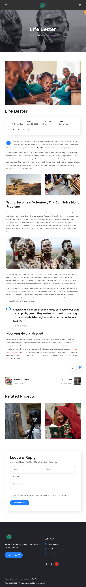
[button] (80, 5)
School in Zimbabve (62, 430)
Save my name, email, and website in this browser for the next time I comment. (41, 495)
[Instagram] (29, 130)
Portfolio (41, 36)
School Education (20, 430)
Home (32, 36)
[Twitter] (14, 130)
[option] (23, 422)
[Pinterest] (24, 130)
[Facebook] (19, 130)
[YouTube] (57, 564)
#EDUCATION (15, 434)
